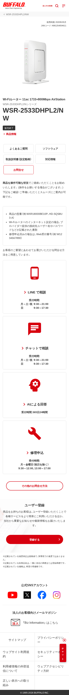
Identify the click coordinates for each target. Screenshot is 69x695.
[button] (34, 485)
